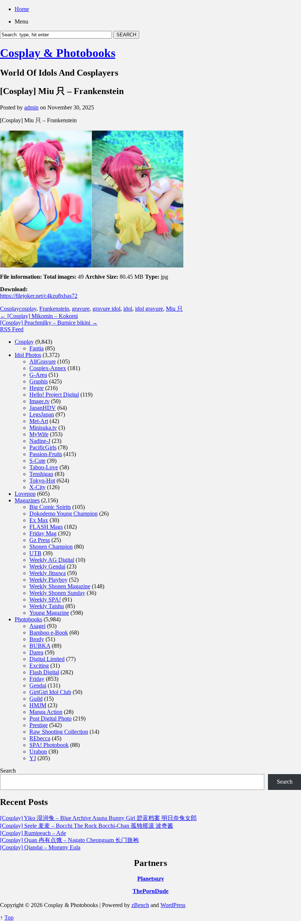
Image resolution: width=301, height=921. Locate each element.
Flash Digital (44, 672)
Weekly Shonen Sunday (57, 593)
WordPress (172, 905)
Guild (36, 699)
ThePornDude (150, 891)
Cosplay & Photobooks (57, 52)
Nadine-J (39, 441)
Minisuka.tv (43, 428)
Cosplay (9, 309)
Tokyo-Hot (42, 480)
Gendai (37, 685)
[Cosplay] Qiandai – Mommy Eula (40, 847)
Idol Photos (28, 355)
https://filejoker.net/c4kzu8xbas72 (38, 296)
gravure (81, 309)
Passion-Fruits (45, 454)
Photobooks (28, 619)
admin (31, 107)
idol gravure (149, 309)
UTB (35, 553)
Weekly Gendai (47, 566)
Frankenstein (54, 309)
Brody (36, 639)
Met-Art (38, 421)
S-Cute (37, 461)
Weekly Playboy (48, 580)
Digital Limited (47, 659)
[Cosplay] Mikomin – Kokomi (39, 316)
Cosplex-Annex (47, 368)
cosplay (27, 309)
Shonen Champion (51, 546)
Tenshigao (41, 474)
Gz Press (39, 540)
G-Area (38, 375)
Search (8, 771)
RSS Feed (11, 329)
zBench (140, 905)
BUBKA (39, 646)
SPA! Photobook (49, 745)
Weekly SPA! (45, 599)
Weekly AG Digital (51, 560)
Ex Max (38, 520)
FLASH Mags (46, 527)
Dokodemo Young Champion (63, 513)
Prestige (38, 725)
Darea (36, 652)
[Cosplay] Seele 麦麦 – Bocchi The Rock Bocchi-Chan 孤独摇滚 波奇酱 (86, 826)
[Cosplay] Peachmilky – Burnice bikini (49, 322)
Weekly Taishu (46, 606)
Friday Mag (43, 533)
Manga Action (45, 712)
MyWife (38, 434)
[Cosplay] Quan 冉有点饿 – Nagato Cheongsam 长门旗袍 (69, 840)
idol (127, 309)
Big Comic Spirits (50, 507)
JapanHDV (42, 408)
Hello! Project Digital (54, 394)
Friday (36, 679)
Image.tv (39, 401)
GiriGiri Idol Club (50, 692)
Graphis (38, 381)
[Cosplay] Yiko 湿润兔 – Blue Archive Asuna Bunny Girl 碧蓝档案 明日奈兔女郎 (98, 818)
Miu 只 (174, 309)
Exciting (39, 665)
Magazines (27, 500)
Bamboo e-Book (48, 632)
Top (9, 917)
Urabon (38, 751)
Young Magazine (49, 613)
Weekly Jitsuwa (47, 573)
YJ (32, 758)
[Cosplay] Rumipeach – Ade (33, 833)
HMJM (37, 705)
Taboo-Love (43, 467)
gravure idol (106, 309)
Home (22, 9)
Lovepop (25, 494)
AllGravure (42, 361)
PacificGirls (43, 447)
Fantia (36, 348)
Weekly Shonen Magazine (59, 586)
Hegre (36, 388)
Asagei (37, 626)
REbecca (39, 738)
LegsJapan (41, 414)
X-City (37, 487)
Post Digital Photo (50, 718)
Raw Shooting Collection (58, 732)
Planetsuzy (150, 878)
